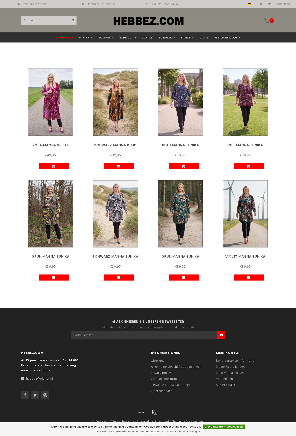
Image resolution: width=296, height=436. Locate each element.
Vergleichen (224, 379)
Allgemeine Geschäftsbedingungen (176, 367)
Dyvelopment (195, 421)
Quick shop (52, 143)
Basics (186, 37)
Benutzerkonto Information (236, 360)
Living (204, 37)
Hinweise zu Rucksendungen (172, 385)
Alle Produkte (226, 385)
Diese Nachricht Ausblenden (224, 426)
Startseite (64, 37)
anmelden (283, 4)
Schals (147, 37)
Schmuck (126, 37)
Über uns (158, 360)
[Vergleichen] (260, 4)
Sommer (104, 37)
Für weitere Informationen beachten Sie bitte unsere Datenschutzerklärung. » (148, 431)
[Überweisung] (142, 412)
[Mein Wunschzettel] (269, 4)
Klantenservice (161, 391)
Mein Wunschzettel (230, 373)
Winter (84, 37)
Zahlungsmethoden (165, 379)
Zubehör (165, 37)
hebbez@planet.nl (39, 378)
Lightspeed (161, 421)
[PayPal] (155, 412)
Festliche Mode (226, 37)
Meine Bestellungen (230, 367)
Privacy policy (161, 373)
